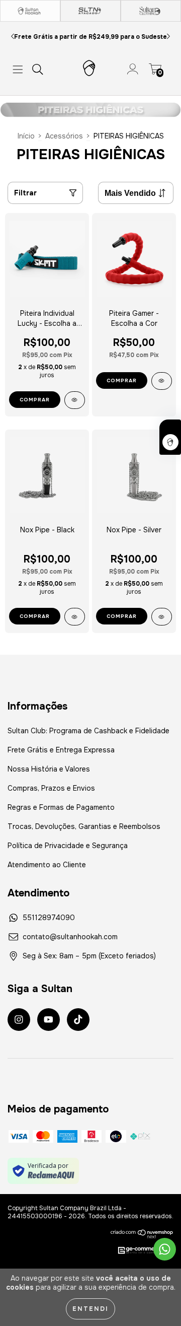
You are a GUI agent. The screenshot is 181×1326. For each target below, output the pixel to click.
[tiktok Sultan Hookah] (78, 1019)
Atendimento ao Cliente (47, 864)
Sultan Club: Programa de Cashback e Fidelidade (88, 730)
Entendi (90, 1309)
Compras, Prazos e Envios (51, 788)
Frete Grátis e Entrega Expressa (61, 749)
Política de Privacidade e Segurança (68, 845)
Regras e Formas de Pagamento (61, 807)
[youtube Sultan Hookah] (48, 1019)
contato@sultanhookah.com (70, 936)
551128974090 (49, 917)
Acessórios (64, 136)
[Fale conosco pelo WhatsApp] (164, 1249)
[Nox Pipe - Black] (74, 616)
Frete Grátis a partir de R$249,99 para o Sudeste (90, 37)
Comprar (35, 399)
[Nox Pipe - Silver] (161, 616)
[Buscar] (37, 69)
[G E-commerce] (140, 1251)
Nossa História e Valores (49, 769)
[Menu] (18, 69)
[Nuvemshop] (142, 1233)
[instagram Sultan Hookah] (19, 1019)
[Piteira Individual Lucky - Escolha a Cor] (74, 400)
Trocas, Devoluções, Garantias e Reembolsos (84, 826)
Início (26, 136)
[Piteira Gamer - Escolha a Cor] (161, 381)
